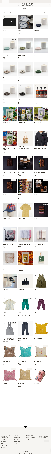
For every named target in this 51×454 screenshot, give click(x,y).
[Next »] (32, 391)
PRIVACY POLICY (29, 433)
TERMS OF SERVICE (29, 435)
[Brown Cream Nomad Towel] (41, 234)
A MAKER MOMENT (4, 445)
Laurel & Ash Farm (41, 101)
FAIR (2, 443)
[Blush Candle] (41, 45)
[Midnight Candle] (41, 22)
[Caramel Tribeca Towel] (10, 258)
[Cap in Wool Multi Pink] (10, 210)
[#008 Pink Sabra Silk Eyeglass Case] (41, 375)
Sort (11, 12)
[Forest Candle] (25, 45)
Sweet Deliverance (9, 124)
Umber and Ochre (8, 220)
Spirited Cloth (39, 338)
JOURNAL (45, 1)
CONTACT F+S (16, 433)
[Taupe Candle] (10, 69)
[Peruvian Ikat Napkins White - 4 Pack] (25, 22)
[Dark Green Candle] (41, 69)
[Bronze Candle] (10, 91)
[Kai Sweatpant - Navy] (25, 328)
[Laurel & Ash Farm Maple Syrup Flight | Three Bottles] (41, 91)
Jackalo (39, 291)
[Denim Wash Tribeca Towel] (25, 234)
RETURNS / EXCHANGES (30, 437)
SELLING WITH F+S (17, 441)
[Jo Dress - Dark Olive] (41, 281)
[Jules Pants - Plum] (41, 304)
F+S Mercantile (23, 148)
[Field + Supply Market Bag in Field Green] (41, 258)
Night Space (37, 32)
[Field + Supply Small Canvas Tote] (10, 281)
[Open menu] (3, 5)
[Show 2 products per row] (43, 12)
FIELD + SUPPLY (6, 32)
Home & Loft (8, 245)
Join (47, 440)
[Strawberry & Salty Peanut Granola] (10, 114)
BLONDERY (9, 173)
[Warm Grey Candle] (25, 69)
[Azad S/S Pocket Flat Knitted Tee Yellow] (25, 210)
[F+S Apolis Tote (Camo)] (25, 138)
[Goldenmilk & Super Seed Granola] (25, 258)
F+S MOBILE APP (17, 443)
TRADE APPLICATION (17, 437)
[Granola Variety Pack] (25, 114)
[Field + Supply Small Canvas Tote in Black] (25, 281)
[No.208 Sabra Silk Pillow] (41, 328)
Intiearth (25, 33)
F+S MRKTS (16, 435)
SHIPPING (28, 439)
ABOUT (49, 1)
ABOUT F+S (3, 439)
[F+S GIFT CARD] (10, 22)
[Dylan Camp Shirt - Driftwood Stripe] (10, 304)
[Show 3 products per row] (45, 12)
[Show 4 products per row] (47, 12)
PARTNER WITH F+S (17, 439)
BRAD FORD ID (3, 447)
